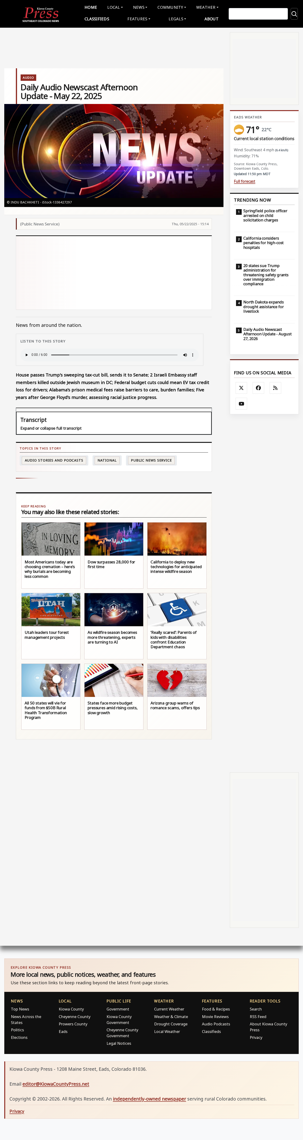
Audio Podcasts (216, 1024)
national (107, 460)
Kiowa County (71, 1009)
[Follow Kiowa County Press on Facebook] (258, 388)
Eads (63, 1031)
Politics (17, 1029)
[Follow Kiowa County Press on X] (241, 388)
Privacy (256, 1037)
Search (256, 1009)
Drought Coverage (170, 1024)
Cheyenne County (74, 1016)
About (211, 19)
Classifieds (97, 19)
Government (118, 1009)
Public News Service (151, 460)
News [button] (138, 7)
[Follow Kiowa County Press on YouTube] (241, 404)
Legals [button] (176, 19)
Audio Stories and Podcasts (54, 460)
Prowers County (73, 1024)
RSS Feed (258, 1016)
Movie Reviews (215, 1016)
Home (91, 7)
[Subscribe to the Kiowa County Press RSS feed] (275, 388)
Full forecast (244, 181)
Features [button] (137, 19)
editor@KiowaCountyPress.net (55, 1084)
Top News (20, 1009)
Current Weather (169, 1009)
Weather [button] (206, 7)
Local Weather (167, 1031)
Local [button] (113, 7)
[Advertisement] (114, 273)
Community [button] (170, 7)
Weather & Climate (171, 1016)
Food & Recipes (216, 1009)
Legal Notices (119, 1043)
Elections (19, 1037)
